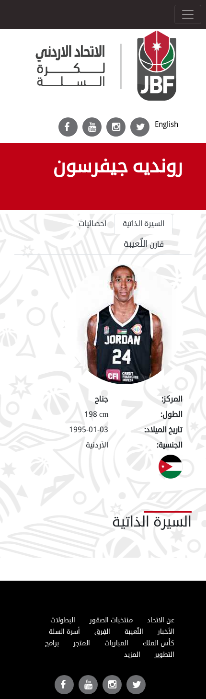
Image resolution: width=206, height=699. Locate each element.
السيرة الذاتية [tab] (143, 223)
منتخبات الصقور (111, 620)
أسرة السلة (64, 631)
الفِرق (102, 631)
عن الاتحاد (160, 620)
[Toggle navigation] (187, 14)
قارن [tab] (144, 244)
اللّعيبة (134, 631)
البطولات (62, 620)
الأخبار (166, 631)
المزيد (132, 654)
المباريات (116, 643)
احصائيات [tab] (92, 223)
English (166, 124)
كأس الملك (158, 643)
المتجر (81, 643)
